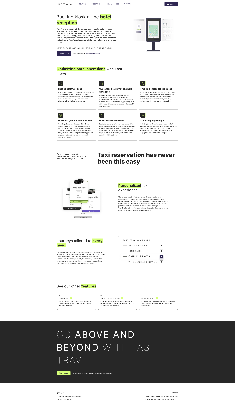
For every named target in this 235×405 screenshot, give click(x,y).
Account (173, 4)
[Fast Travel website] (64, 4)
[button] (66, 393)
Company (109, 4)
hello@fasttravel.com (92, 53)
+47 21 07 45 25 (172, 399)
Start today (63, 373)
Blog (117, 4)
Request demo (63, 53)
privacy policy (67, 399)
